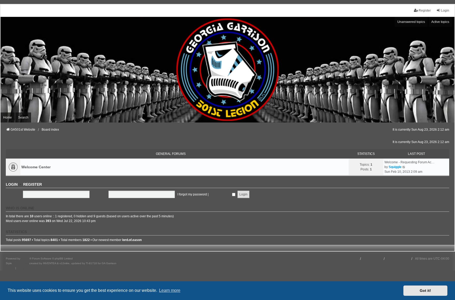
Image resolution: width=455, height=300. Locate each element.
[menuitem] (10, 268)
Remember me (221, 194)
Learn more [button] (169, 290)
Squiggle (395, 167)
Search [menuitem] (23, 117)
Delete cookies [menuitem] (398, 258)
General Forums (171, 154)
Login (12, 184)
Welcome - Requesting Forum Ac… (409, 162)
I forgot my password (192, 194)
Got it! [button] (425, 290)
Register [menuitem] (425, 10)
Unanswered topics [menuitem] (411, 22)
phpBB (25, 258)
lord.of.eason (132, 240)
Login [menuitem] (445, 10)
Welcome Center (36, 167)
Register (32, 184)
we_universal (20, 263)
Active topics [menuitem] (440, 22)
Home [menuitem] (7, 117)
